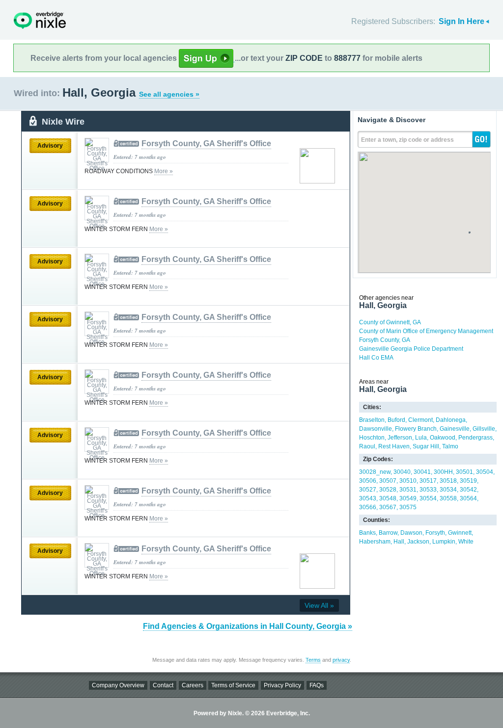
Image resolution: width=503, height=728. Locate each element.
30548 (387, 498)
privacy (341, 660)
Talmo (450, 446)
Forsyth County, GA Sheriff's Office (206, 143)
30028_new (375, 471)
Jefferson (400, 437)
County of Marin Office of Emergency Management (426, 331)
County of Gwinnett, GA (390, 322)
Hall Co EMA (376, 357)
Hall (398, 541)
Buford (396, 419)
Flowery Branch (416, 428)
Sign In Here (461, 21)
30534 (448, 489)
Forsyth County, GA (384, 340)
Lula (421, 437)
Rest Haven (394, 446)
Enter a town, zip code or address (407, 139)
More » (163, 171)
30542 (468, 489)
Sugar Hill (426, 446)
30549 (408, 498)
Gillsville (484, 428)
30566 (367, 507)
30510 (408, 480)
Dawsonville (375, 428)
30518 (448, 480)
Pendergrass (475, 437)
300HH (443, 471)
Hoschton (372, 437)
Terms (313, 660)
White (466, 541)
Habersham (375, 541)
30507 (387, 480)
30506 (367, 480)
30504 (484, 471)
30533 (428, 489)
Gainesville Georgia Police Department (411, 348)
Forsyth (435, 532)
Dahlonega (451, 419)
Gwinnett (460, 532)
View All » (319, 605)
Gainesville (455, 428)
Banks (367, 532)
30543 (367, 498)
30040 (402, 471)
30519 (468, 480)
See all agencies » (169, 94)
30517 (428, 480)
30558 (448, 498)
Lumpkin (443, 541)
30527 (367, 489)
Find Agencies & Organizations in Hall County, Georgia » (247, 626)
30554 (428, 498)
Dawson (411, 532)
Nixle (40, 20)
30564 (468, 498)
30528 (387, 489)
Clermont (420, 419)
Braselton (372, 419)
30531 (408, 489)
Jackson (418, 541)
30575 (408, 507)
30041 (422, 471)
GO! (481, 139)
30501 (464, 471)
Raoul (367, 446)
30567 (387, 507)
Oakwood (442, 437)
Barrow (388, 532)
